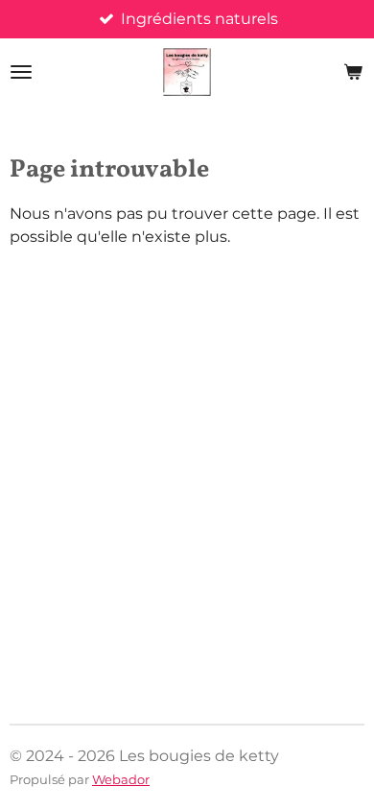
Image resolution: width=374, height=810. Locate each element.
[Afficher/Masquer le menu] (21, 72)
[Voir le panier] (353, 72)
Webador (121, 779)
